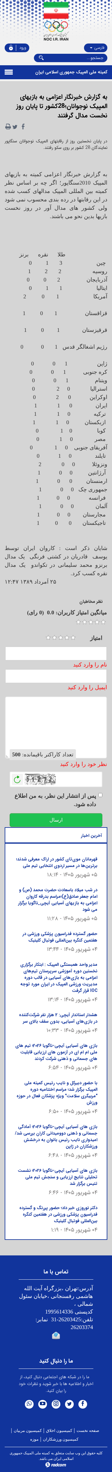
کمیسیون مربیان (28, 1430)
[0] (78, 622)
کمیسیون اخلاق (59, 1430)
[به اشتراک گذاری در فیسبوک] (23, 126)
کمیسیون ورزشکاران (60, 1439)
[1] (48, 637)
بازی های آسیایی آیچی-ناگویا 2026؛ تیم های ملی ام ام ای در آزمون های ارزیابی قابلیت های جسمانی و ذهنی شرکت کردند (56, 1052)
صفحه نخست (88, 1430)
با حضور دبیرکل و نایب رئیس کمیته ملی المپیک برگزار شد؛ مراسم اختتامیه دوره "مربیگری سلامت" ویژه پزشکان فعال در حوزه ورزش (56, 1093)
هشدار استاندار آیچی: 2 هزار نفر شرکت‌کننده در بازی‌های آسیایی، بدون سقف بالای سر (58, 1018)
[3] (60, 637)
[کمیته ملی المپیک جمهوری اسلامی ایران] (56, 22)
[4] (67, 637)
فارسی (98, 47)
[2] (54, 637)
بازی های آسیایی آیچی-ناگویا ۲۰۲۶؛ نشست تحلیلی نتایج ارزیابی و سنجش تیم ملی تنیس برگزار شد (57, 1177)
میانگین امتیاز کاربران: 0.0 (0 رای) (67, 612)
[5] (73, 637)
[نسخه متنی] (8, 126)
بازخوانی (17, 778)
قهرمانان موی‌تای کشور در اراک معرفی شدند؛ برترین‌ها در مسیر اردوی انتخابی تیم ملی (56, 862)
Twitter (69, 1404)
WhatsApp (29, 1404)
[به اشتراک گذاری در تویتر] (15, 126)
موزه (34, 1439)
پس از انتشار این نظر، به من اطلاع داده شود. (55, 800)
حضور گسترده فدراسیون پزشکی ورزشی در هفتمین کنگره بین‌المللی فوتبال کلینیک (59, 937)
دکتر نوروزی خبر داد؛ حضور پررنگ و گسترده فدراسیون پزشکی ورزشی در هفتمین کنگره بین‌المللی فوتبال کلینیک (58, 1214)
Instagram (56, 1404)
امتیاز (96, 638)
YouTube (42, 1404)
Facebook (82, 1404)
